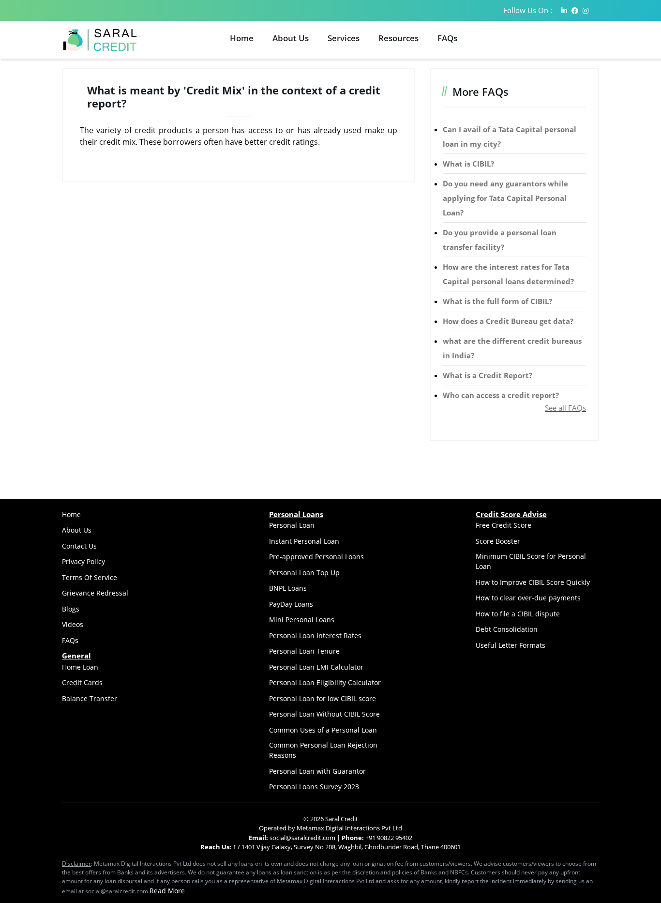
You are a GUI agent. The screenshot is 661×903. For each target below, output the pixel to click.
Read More (167, 890)
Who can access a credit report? (501, 395)
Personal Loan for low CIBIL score (322, 698)
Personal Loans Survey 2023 (314, 786)
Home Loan (80, 667)
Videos (72, 624)
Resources (398, 38)
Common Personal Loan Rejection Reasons (323, 750)
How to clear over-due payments (528, 597)
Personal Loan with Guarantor (317, 771)
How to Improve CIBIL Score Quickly (533, 582)
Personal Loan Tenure (304, 651)
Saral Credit (341, 818)
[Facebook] (574, 10)
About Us (290, 38)
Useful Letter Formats (510, 645)
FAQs (447, 38)
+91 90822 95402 (388, 837)
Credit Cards (82, 682)
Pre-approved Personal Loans (316, 556)
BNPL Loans (288, 588)
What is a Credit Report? (487, 375)
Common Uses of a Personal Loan (323, 730)
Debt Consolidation (507, 629)
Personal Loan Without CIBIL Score (324, 714)
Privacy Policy (83, 561)
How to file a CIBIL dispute (518, 613)
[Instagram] (585, 10)
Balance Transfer (89, 698)
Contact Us (79, 546)
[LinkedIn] (564, 10)
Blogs (70, 608)
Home (242, 38)
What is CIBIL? (468, 163)
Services (344, 38)
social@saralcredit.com (301, 837)
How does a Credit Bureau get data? (508, 321)
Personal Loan (292, 525)
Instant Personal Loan (304, 541)
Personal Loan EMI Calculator (316, 667)
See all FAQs (565, 408)
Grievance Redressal (95, 592)
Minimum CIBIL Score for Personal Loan (531, 561)
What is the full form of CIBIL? (497, 301)
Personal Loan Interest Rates (315, 635)
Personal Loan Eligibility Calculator (325, 682)
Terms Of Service (89, 577)
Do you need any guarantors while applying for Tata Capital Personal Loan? (505, 198)
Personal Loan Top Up (304, 572)
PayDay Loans (291, 604)
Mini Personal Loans (301, 619)
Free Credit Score (503, 525)
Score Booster (498, 541)
